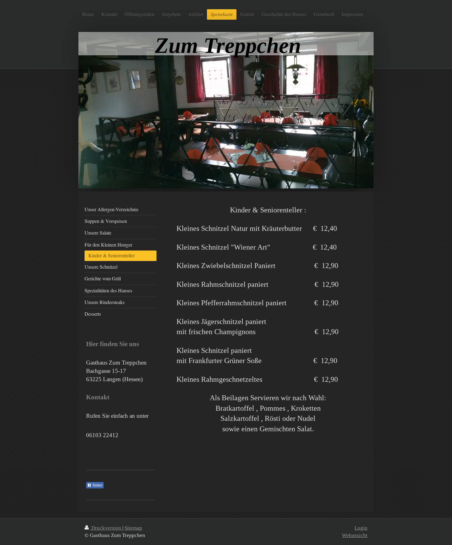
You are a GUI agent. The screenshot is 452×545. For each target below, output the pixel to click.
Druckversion (106, 528)
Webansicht (354, 535)
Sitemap (133, 528)
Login (361, 528)
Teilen (96, 485)
